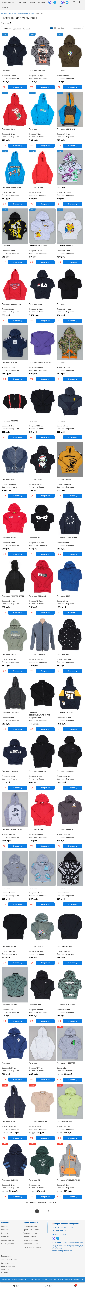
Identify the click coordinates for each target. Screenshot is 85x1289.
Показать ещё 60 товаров (42, 1202)
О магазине (21, 2)
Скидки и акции (7, 2)
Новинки (7, 29)
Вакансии (5, 1230)
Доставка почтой (30, 1233)
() (17, 1286)
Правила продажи (30, 1240)
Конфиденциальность (32, 1247)
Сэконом (4, 1226)
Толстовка (6, 71)
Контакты (51, 2)
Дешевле (17, 29)
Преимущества (7, 1244)
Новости (4, 1233)
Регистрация (6, 1256)
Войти (66, 2)
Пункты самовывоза (31, 1230)
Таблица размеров (9, 1260)
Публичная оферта (30, 1244)
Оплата (32, 2)
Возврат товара (7, 1263)
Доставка (41, 2)
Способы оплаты (30, 1237)
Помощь (4, 7)
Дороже (26, 29)
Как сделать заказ (30, 1226)
